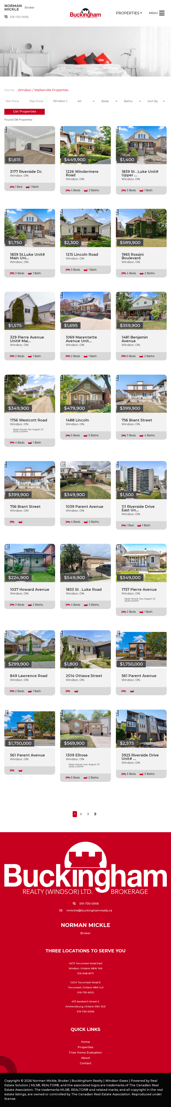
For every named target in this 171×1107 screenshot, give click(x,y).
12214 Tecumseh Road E (85, 982)
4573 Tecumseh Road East (85, 963)
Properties (127, 13)
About (85, 1058)
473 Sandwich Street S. (85, 1001)
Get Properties (24, 111)
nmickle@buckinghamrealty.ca (89, 910)
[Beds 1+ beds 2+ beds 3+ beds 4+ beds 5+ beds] (108, 101)
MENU (153, 13)
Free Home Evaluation (85, 1052)
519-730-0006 (19, 17)
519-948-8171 (85, 973)
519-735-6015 (85, 992)
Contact (85, 1063)
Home (9, 90)
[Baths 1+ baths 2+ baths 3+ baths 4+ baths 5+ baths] (131, 101)
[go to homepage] (85, 13)
